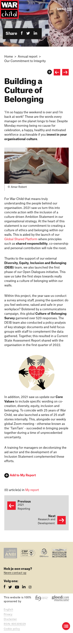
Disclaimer (10, 619)
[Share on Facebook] (22, 34)
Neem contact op (15, 573)
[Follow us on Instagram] (30, 587)
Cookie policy (12, 629)
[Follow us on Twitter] (10, 587)
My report (32, 490)
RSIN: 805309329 (15, 624)
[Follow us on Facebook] (5, 587)
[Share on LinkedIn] (35, 34)
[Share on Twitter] (28, 34)
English (8, 609)
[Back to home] (9, 9)
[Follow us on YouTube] (17, 587)
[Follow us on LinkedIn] (24, 587)
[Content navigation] (66, 626)
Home (8, 56)
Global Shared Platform (20, 239)
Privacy (8, 614)
